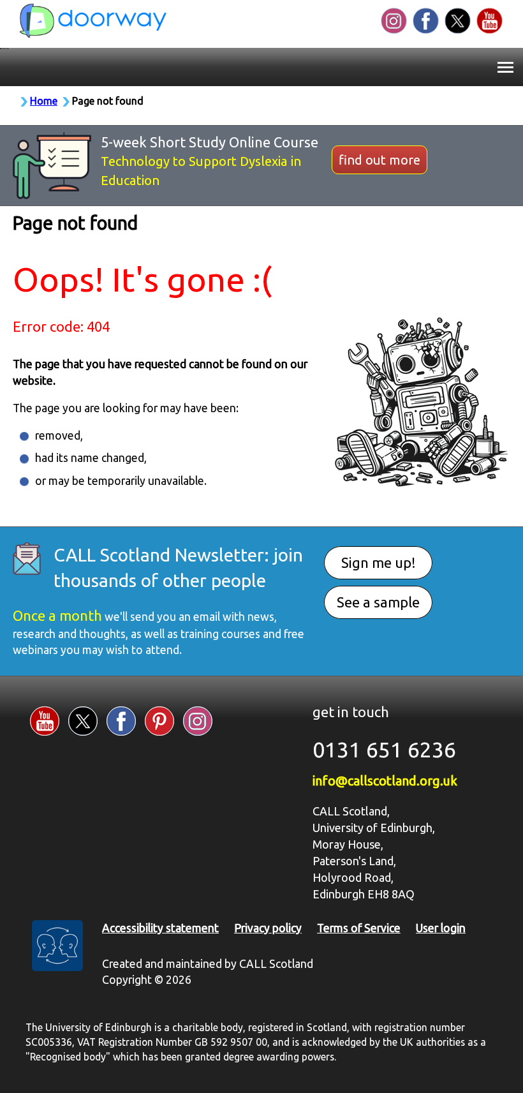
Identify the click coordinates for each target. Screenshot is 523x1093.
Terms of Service (359, 928)
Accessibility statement (160, 928)
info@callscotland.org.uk (385, 780)
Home (43, 101)
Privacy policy (268, 928)
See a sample (378, 602)
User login (441, 928)
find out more (379, 159)
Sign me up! (378, 562)
